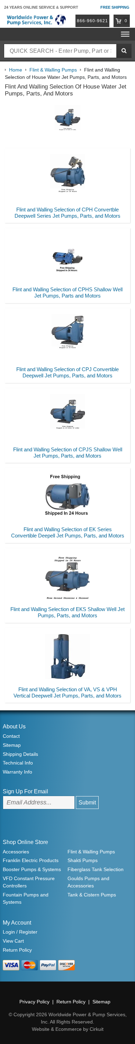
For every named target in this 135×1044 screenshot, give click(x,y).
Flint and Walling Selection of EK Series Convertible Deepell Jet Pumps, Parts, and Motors (67, 532)
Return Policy (17, 950)
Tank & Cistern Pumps (92, 894)
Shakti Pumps (83, 860)
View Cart (13, 941)
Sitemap (12, 745)
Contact (11, 736)
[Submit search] (124, 51)
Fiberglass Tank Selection (96, 869)
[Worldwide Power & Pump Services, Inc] (36, 20)
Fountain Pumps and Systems (25, 898)
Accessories (16, 851)
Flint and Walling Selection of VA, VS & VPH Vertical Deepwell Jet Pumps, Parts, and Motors (68, 692)
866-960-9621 (92, 20)
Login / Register (20, 932)
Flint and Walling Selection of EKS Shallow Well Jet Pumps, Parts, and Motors (67, 612)
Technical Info (18, 763)
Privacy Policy (34, 1001)
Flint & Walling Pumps (91, 851)
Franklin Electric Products (30, 860)
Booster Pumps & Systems (32, 869)
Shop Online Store (25, 842)
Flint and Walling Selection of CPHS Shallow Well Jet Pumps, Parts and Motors (67, 292)
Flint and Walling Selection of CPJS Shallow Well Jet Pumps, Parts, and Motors (67, 452)
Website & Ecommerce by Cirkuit (68, 1029)
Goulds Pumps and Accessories (88, 882)
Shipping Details (20, 754)
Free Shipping (114, 7)
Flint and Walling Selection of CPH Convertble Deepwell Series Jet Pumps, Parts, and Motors (67, 213)
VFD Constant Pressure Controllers (29, 882)
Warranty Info (17, 772)
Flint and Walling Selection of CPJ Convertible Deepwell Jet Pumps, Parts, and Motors (67, 372)
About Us (14, 726)
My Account (17, 923)
